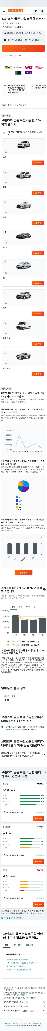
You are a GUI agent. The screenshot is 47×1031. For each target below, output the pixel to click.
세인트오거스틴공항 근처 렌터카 (19, 970)
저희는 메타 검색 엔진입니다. (16, 1006)
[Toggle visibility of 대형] (19, 511)
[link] (23, 572)
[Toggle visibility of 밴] (18, 497)
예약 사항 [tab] (29, 945)
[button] (4, 11)
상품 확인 (38, 162)
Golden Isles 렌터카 (11, 1025)
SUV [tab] (28, 607)
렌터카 (15, 1023)
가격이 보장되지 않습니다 (18, 995)
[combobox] (11, 23)
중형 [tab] (20, 607)
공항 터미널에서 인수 (13, 55)
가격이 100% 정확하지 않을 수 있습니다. (21, 1010)
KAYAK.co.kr (6, 1023)
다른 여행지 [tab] (17, 945)
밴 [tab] (34, 607)
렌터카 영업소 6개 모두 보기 (12, 918)
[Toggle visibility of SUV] (19, 500)
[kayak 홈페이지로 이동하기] (15, 10)
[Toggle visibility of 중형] (19, 507)
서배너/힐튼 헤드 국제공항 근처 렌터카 (21, 963)
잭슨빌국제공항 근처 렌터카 (17, 959)
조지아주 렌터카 (36, 1023)
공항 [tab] (7, 945)
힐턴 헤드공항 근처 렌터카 (16, 966)
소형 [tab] (13, 607)
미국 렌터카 (24, 1023)
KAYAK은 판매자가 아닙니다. (16, 1002)
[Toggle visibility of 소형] (19, 504)
